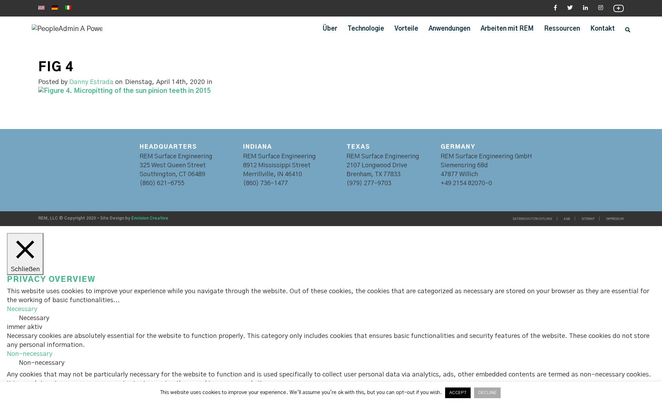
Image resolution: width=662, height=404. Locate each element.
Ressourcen (562, 29)
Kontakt (602, 29)
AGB (567, 219)
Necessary (34, 318)
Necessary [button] (22, 309)
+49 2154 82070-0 (466, 183)
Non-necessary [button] (29, 354)
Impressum (615, 219)
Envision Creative (149, 218)
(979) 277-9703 (369, 183)
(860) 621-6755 (162, 183)
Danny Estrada (91, 82)
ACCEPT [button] (458, 393)
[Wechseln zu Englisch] (41, 8)
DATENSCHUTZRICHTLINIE (532, 219)
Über (330, 29)
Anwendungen (449, 29)
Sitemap (588, 219)
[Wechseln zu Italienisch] (68, 8)
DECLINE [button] (487, 393)
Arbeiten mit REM (507, 29)
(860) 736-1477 (265, 183)
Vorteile (406, 29)
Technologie (366, 29)
